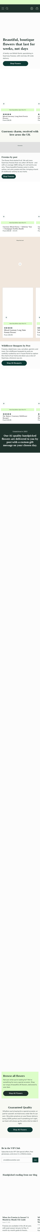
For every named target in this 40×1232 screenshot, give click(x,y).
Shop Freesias (8, 176)
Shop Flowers (15, 63)
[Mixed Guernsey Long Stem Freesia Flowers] (17, 88)
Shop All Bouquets (14, 363)
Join (35, 1160)
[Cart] (37, 8)
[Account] (31, 8)
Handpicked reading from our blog (20, 1175)
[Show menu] (3, 8)
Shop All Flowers (16, 1093)
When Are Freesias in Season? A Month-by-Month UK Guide (15, 1218)
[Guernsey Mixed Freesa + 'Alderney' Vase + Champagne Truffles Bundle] (17, 201)
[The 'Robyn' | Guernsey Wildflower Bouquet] (17, 388)
